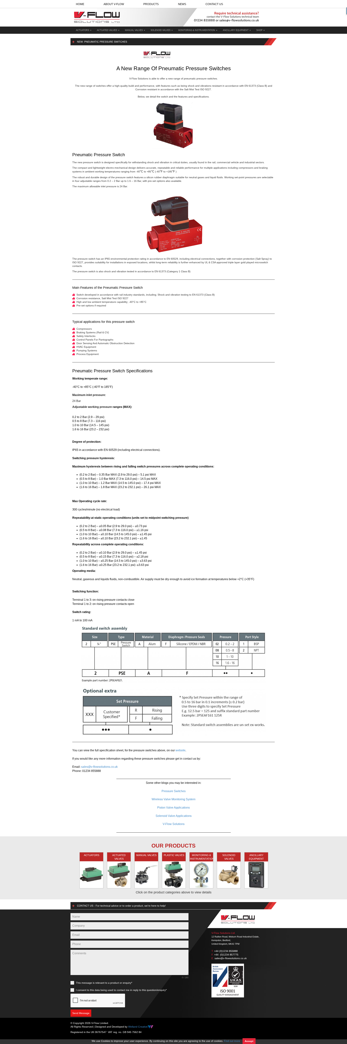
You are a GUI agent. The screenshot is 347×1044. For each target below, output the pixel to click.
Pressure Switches (174, 791)
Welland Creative (138, 1026)
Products (151, 4)
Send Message (80, 1013)
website (180, 750)
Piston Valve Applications (173, 807)
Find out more (232, 1040)
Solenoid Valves (161, 30)
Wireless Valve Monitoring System (173, 799)
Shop (259, 30)
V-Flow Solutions (174, 824)
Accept (249, 1041)
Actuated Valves (107, 30)
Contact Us (214, 4)
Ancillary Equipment (236, 30)
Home (80, 4)
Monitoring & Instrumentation (197, 30)
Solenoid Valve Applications (174, 815)
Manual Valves (134, 30)
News (182, 4)
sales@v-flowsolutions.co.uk (99, 766)
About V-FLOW (114, 4)
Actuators (83, 30)
